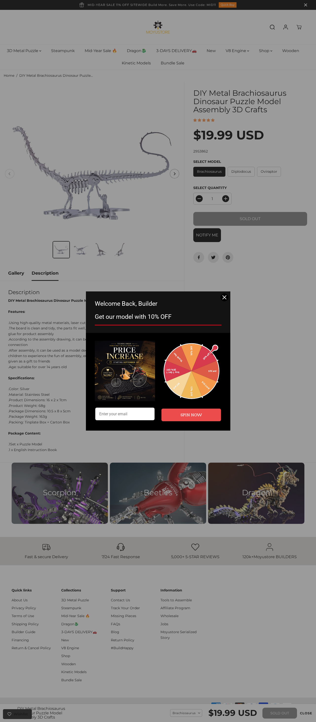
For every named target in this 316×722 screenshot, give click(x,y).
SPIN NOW (191, 415)
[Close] (224, 297)
